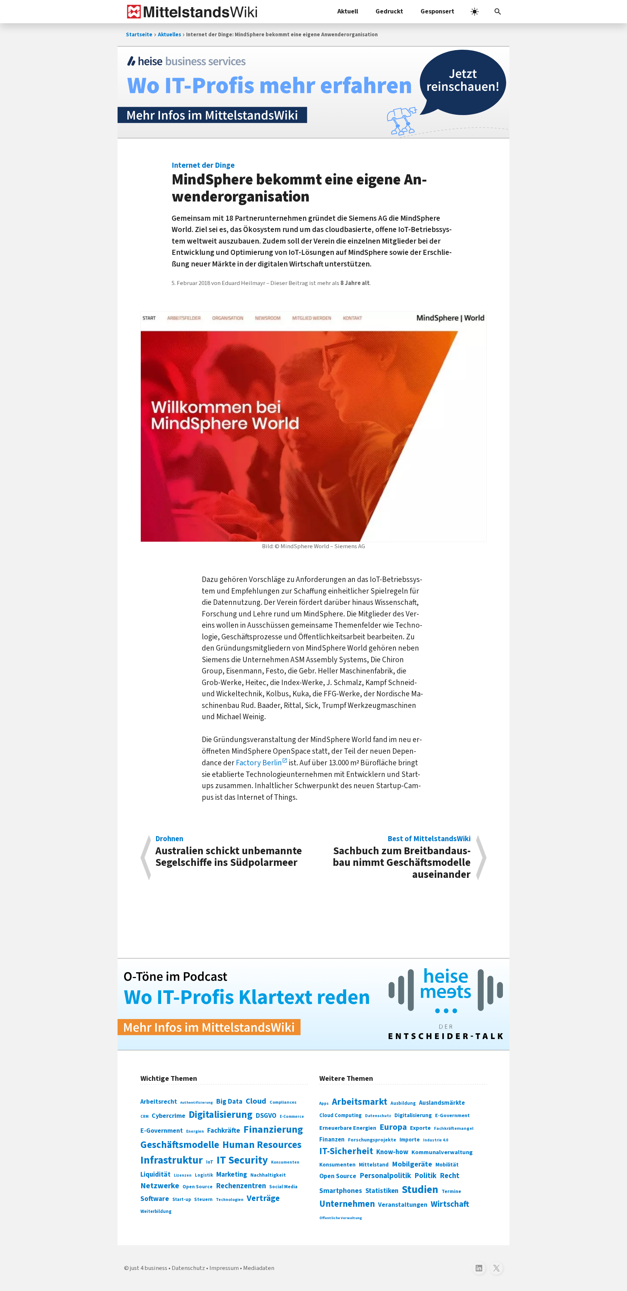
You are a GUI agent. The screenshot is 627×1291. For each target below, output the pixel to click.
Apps (324, 1103)
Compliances (283, 1102)
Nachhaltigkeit (268, 1175)
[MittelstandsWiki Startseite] (191, 11)
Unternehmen (347, 1204)
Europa (393, 1127)
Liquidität (155, 1175)
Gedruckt (389, 11)
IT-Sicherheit (346, 1151)
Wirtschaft (450, 1204)
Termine (451, 1191)
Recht (449, 1175)
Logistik (204, 1175)
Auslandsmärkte (442, 1103)
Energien (195, 1131)
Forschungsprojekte (372, 1140)
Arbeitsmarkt (359, 1101)
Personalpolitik (385, 1175)
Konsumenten (285, 1162)
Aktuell (347, 11)
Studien (420, 1189)
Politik (425, 1175)
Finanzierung (273, 1129)
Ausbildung (403, 1103)
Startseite (139, 34)
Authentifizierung (196, 1102)
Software (154, 1199)
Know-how (392, 1152)
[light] (474, 11)
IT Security (242, 1160)
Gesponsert (437, 11)
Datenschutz (378, 1116)
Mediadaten (258, 1268)
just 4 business (148, 1268)
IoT (209, 1162)
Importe (409, 1140)
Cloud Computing (340, 1115)
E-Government (161, 1130)
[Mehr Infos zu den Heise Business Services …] (313, 92)
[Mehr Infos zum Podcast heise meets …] (313, 1004)
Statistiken (381, 1191)
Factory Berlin (259, 762)
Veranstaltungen (402, 1204)
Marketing (231, 1175)
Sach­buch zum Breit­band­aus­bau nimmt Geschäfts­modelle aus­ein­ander (402, 857)
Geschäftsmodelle (179, 1145)
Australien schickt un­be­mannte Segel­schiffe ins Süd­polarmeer (228, 852)
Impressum (224, 1268)
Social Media (283, 1186)
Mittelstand (374, 1165)
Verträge (263, 1198)
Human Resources (262, 1145)
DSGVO (266, 1116)
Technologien (229, 1200)
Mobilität (447, 1165)
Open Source (198, 1186)
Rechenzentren (241, 1186)
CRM (144, 1116)
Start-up (181, 1199)
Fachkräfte (223, 1130)
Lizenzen (183, 1175)
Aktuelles (169, 34)
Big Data (229, 1101)
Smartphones (340, 1191)
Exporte (420, 1128)
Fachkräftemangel (454, 1128)
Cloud (256, 1101)
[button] (497, 11)
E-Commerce (292, 1116)
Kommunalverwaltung (442, 1152)
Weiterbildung (156, 1211)
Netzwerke (159, 1186)
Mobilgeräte (412, 1164)
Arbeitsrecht (158, 1101)
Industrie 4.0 (435, 1140)
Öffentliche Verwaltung (340, 1218)
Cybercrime (168, 1115)
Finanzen (332, 1139)
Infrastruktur (171, 1160)
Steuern (203, 1199)
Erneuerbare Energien (347, 1128)
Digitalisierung (221, 1115)
